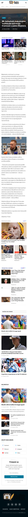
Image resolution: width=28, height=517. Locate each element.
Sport (4, 17)
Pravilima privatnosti (16, 482)
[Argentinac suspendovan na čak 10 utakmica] (14, 365)
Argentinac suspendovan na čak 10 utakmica (13, 374)
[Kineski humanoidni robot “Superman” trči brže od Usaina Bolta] (5, 432)
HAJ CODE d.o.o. (22, 512)
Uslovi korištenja (14, 509)
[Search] (26, 2)
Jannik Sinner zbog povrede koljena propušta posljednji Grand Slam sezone (12, 352)
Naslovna (5, 509)
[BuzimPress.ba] (14, 2)
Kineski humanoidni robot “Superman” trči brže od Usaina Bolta (18, 432)
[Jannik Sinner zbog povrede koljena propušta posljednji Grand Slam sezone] (14, 343)
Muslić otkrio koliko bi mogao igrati (11, 331)
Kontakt (23, 509)
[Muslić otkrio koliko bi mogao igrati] (14, 322)
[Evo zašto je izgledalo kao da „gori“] (5, 417)
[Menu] (2, 2)
